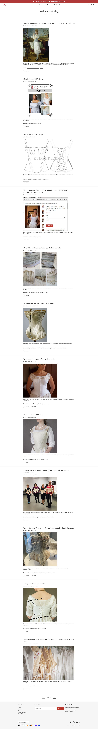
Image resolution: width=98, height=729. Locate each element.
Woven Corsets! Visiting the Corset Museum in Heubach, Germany (48, 528)
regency (44, 628)
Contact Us (20, 709)
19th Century (29, 67)
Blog (19, 710)
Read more (26, 126)
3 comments (33, 406)
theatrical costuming (49, 517)
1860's (28, 348)
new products (39, 179)
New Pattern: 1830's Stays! (33, 135)
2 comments (33, 575)
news (36, 123)
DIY (31, 179)
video (47, 292)
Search (19, 707)
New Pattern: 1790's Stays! (33, 79)
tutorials (39, 236)
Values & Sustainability (22, 712)
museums (43, 572)
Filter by (45, 15)
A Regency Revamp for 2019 (34, 584)
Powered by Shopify (77, 725)
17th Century (29, 459)
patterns (39, 123)
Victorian (43, 292)
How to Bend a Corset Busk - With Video (39, 304)
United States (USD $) (23, 722)
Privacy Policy (20, 713)
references (37, 67)
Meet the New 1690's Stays (33, 415)
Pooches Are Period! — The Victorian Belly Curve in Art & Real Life (49, 23)
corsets (33, 67)
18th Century (34, 459)
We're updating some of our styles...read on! (39, 359)
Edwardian (35, 403)
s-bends (46, 403)
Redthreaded (71, 725)
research (41, 67)
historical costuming (44, 348)
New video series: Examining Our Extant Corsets (42, 248)
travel (50, 572)
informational (32, 123)
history (31, 292)
